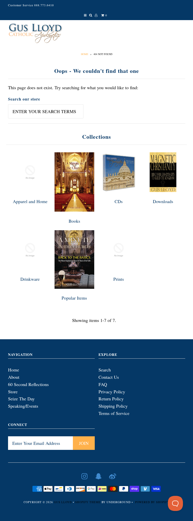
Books (74, 221)
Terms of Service (114, 413)
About (13, 377)
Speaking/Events (23, 406)
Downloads (163, 201)
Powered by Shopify (152, 502)
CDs (119, 201)
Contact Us (109, 377)
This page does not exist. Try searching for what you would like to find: (73, 87)
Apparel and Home (30, 201)
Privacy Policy (112, 392)
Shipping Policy (113, 406)
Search (105, 370)
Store (13, 392)
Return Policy (111, 399)
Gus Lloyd (63, 502)
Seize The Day (21, 399)
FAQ (103, 384)
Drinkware (30, 279)
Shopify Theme (88, 502)
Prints (118, 279)
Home (84, 54)
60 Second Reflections (28, 384)
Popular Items (74, 298)
